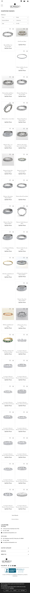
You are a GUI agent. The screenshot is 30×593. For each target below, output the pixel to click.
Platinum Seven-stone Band (8, 118)
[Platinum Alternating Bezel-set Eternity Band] (22, 134)
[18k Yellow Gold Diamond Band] (8, 263)
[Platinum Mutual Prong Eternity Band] (22, 82)
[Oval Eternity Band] (22, 32)
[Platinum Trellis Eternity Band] (22, 237)
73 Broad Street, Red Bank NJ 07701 (10, 527)
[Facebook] (8, 566)
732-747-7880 (6, 530)
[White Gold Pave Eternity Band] (22, 56)
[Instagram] (10, 566)
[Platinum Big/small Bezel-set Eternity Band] (8, 82)
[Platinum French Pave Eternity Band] (22, 160)
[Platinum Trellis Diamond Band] (22, 211)
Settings (23, 590)
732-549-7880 (6, 540)
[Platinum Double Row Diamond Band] (8, 160)
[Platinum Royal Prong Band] (22, 185)
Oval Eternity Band (22, 41)
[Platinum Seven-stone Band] (8, 108)
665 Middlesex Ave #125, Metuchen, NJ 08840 (12, 537)
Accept (7, 590)
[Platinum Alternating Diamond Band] (8, 185)
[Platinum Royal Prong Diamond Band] (22, 108)
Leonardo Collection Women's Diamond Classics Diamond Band (22, 352)
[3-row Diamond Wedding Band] (8, 237)
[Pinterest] (13, 566)
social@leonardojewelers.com (10, 532)
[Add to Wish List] (10, 29)
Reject (15, 590)
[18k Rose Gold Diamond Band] (8, 314)
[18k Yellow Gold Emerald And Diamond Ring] (8, 340)
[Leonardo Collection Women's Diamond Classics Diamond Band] (22, 340)
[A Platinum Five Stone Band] (22, 314)
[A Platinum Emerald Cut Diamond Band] (22, 262)
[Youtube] (15, 566)
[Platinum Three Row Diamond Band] (8, 211)
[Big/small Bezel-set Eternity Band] (8, 34)
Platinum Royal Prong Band (22, 196)
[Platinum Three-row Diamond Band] (8, 134)
